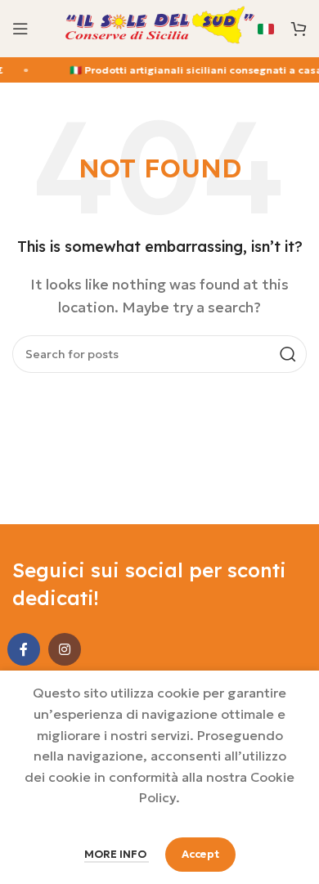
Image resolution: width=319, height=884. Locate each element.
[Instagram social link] (64, 649)
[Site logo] (159, 27)
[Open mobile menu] (20, 28)
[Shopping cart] (298, 28)
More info (116, 854)
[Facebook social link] (23, 649)
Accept (200, 854)
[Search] (288, 354)
